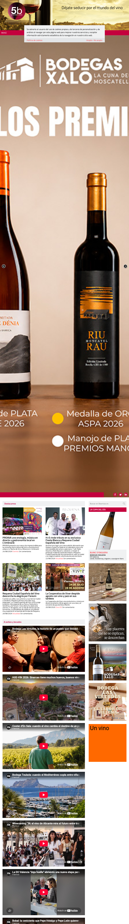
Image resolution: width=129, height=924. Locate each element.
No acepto (98, 40)
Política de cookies (34, 40)
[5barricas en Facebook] (115, 495)
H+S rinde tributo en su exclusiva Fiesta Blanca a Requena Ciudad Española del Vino (63, 540)
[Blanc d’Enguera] (107, 531)
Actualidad (59, 558)
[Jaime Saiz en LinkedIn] (126, 495)
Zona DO (59, 607)
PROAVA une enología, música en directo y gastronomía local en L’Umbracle (20, 540)
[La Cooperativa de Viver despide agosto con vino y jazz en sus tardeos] (65, 577)
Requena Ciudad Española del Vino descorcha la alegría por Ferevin (21, 594)
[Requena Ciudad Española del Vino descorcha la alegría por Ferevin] (22, 577)
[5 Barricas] (17, 11)
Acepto (89, 40)
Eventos (15, 551)
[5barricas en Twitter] (120, 495)
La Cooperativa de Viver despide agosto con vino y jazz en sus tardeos (63, 595)
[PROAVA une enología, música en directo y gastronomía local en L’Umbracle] (22, 521)
